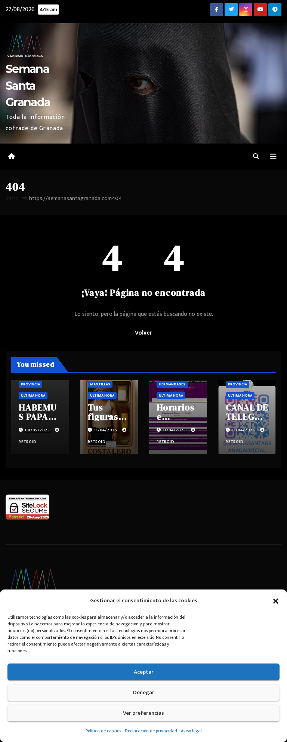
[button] (276, 600)
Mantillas (100, 384)
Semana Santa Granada (28, 85)
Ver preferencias (143, 713)
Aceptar (144, 672)
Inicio (12, 198)
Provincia (30, 384)
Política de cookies (103, 731)
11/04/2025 (106, 430)
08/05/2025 (38, 430)
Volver (143, 333)
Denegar (143, 692)
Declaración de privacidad (151, 731)
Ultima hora (33, 395)
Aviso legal (191, 731)
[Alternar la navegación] (273, 157)
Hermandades (172, 384)
